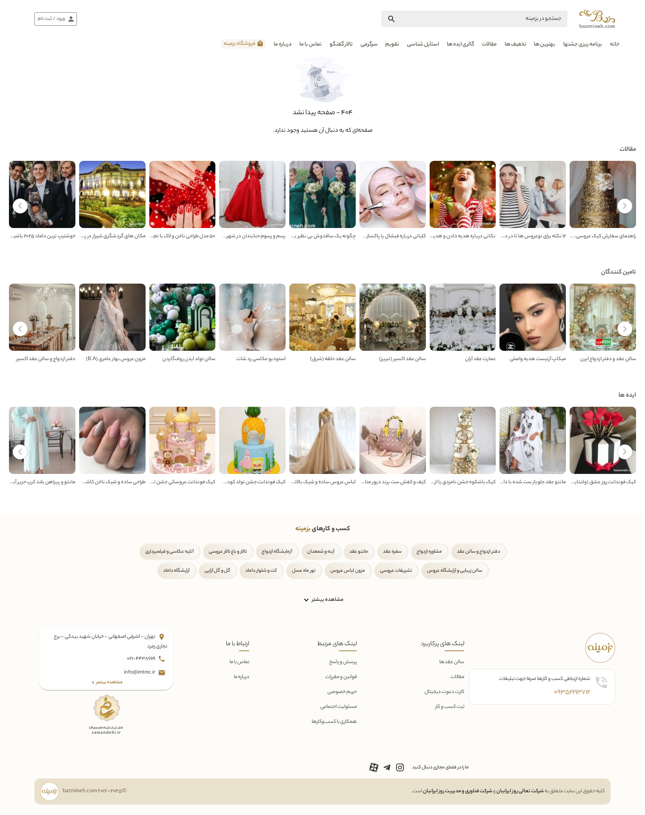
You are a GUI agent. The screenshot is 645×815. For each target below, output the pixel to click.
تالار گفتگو (341, 44)
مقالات (489, 44)
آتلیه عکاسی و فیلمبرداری (169, 552)
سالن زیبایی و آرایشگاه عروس (454, 571)
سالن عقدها (451, 662)
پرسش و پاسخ (343, 662)
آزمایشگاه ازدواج (277, 552)
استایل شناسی (423, 44)
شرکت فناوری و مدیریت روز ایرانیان (457, 791)
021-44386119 (141, 659)
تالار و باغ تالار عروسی (228, 552)
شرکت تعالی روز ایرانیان (520, 791)
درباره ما (283, 44)
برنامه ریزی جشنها (582, 44)
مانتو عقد (358, 552)
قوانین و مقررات (341, 677)
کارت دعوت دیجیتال (444, 692)
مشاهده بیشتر (327, 599)
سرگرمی (369, 44)
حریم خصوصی (342, 692)
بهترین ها (544, 44)
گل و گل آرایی (217, 571)
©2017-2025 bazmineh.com (95, 791)
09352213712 (572, 692)
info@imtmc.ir (140, 672)
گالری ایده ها (460, 44)
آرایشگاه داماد (176, 571)
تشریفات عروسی (396, 571)
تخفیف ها (515, 44)
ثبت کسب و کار (449, 707)
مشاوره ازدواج (429, 552)
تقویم (392, 44)
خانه (615, 44)
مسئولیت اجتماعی (338, 707)
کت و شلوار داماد (261, 571)
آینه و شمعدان (320, 552)
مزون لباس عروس (347, 571)
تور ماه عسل (303, 571)
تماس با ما (310, 44)
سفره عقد (392, 552)
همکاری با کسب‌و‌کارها (334, 722)
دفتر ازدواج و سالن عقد (478, 552)
